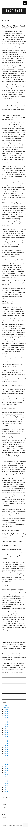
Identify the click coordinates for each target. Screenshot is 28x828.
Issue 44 (6, 711)
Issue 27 (6, 743)
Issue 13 (6, 768)
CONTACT (4, 821)
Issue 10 (6, 774)
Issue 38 (6, 722)
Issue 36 (6, 726)
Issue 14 (6, 766)
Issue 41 (6, 717)
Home (5, 705)
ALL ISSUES (5, 811)
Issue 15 (6, 764)
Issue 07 (6, 780)
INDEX (4, 804)
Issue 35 (6, 728)
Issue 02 (6, 789)
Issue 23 (6, 751)
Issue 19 (6, 759)
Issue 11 (6, 772)
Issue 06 (6, 781)
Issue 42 (6, 715)
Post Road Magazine (6, 825)
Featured (6, 709)
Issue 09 (6, 776)
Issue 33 (6, 732)
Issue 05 (6, 783)
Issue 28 (6, 742)
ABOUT (4, 814)
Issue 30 (6, 738)
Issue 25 (6, 747)
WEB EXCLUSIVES (7, 797)
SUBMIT (4, 817)
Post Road (6, 672)
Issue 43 (6, 713)
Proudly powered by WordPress (19, 825)
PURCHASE (5, 807)
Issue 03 (6, 787)
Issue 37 (21, 672)
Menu (23, 5)
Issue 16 (6, 762)
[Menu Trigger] (25, 3)
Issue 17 (6, 761)
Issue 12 (6, 770)
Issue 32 (6, 734)
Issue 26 (6, 745)
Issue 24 (6, 749)
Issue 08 (6, 778)
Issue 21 (6, 755)
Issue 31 (6, 736)
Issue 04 (6, 785)
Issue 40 (6, 719)
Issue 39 (6, 721)
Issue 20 (6, 757)
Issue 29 (6, 740)
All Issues (6, 707)
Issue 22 (6, 753)
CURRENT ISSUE (6, 801)
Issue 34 (6, 730)
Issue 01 (6, 791)
